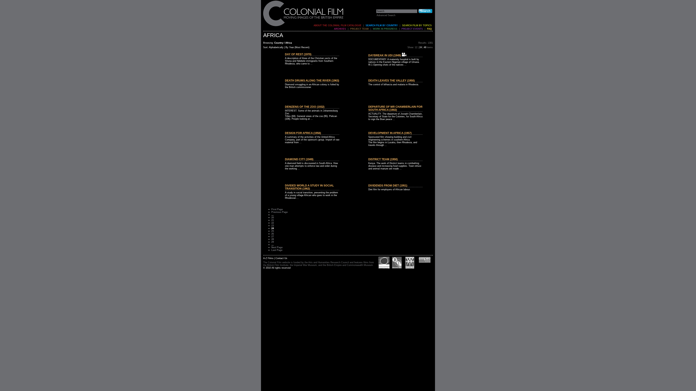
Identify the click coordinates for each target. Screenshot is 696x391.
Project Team (359, 29)
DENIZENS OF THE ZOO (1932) (304, 106)
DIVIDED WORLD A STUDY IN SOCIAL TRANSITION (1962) (309, 187)
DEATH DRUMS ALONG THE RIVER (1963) (312, 80)
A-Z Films (268, 258)
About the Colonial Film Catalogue (337, 25)
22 (272, 223)
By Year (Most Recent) (297, 47)
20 (272, 217)
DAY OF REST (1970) (298, 54)
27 (272, 236)
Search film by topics (417, 25)
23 (272, 225)
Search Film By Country (382, 25)
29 (272, 242)
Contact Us (281, 258)
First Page (277, 209)
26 (272, 233)
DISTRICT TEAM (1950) (383, 159)
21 (272, 220)
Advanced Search (386, 15)
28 (272, 239)
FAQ (429, 29)
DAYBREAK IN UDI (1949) (384, 55)
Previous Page (279, 212)
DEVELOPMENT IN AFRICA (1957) (390, 132)
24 (420, 47)
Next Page (277, 247)
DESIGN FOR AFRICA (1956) (303, 132)
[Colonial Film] (303, 26)
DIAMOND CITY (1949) (299, 159)
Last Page (276, 250)
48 (425, 47)
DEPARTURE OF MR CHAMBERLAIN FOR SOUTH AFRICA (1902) (395, 108)
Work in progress (385, 29)
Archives (340, 29)
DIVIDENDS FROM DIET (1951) (387, 185)
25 (272, 231)
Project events (412, 29)
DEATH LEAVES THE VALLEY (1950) (391, 80)
